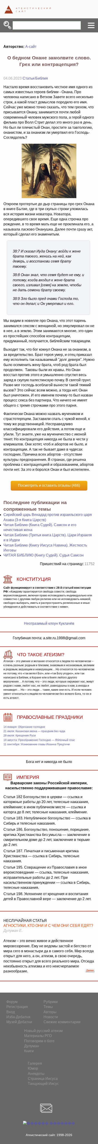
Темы (48, 1007)
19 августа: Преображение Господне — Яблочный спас (39, 740)
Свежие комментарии (62, 1022)
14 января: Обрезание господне (24, 727)
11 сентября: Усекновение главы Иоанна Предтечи (36, 744)
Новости (51, 1017)
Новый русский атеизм (43, 1031)
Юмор (33, 1068)
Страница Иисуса (43, 1079)
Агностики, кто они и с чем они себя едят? (48, 926)
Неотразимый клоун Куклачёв (49, 623)
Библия (41, 78)
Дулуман (31, 1046)
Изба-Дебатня (18, 1017)
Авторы (50, 1012)
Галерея (35, 1063)
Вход (10, 1012)
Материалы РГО (38, 1036)
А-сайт (30, 47)
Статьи (28, 78)
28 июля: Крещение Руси (19, 735)
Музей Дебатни (19, 1022)
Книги (29, 1051)
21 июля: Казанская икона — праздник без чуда (34, 731)
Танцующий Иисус (43, 1084)
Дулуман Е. (13, 931)
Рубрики (51, 1002)
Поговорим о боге (39, 1041)
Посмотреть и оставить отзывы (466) (49, 485)
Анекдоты (36, 1074)
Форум (12, 1002)
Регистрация (17, 1007)
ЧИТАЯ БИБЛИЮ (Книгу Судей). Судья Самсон (43, 555)
